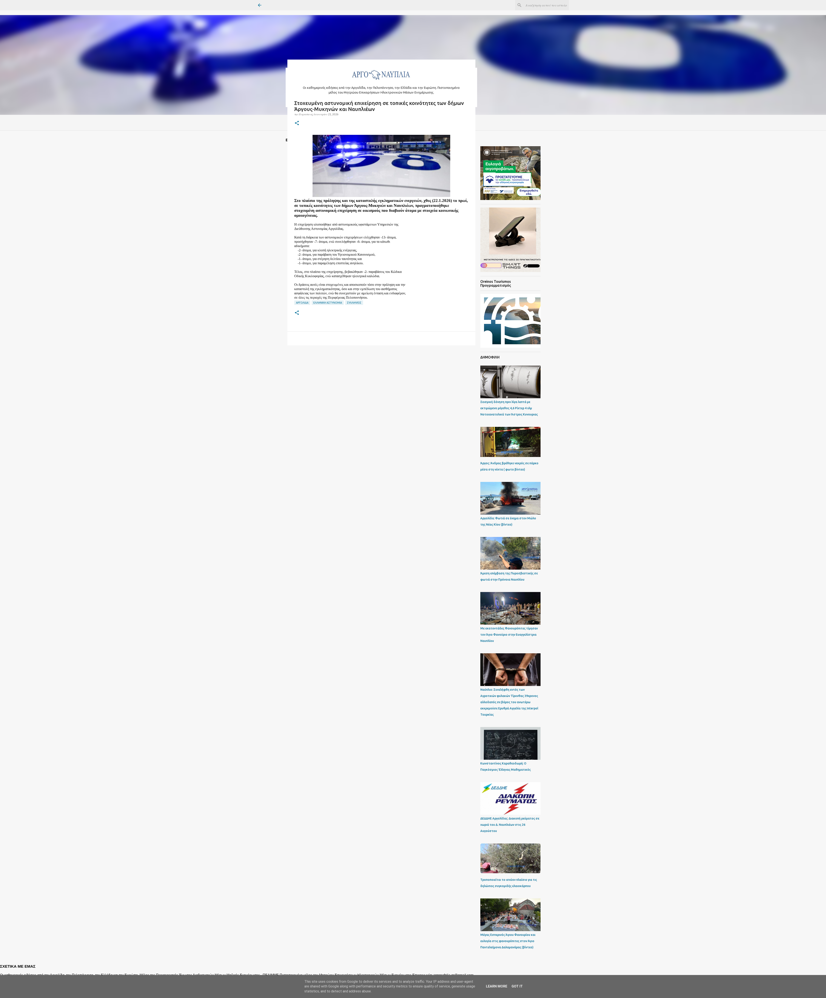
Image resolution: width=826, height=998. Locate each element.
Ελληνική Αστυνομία (327, 302)
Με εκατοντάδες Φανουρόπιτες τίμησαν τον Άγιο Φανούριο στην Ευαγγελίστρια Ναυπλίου (509, 635)
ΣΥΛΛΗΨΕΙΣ (354, 302)
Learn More (496, 986)
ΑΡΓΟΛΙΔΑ (302, 302)
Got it (517, 986)
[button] (296, 123)
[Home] (381, 81)
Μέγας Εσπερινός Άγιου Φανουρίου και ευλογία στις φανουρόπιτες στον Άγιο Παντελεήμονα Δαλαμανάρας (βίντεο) (507, 941)
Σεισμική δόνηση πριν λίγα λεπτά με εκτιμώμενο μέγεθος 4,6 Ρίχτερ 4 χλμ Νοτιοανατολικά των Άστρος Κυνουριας (509, 408)
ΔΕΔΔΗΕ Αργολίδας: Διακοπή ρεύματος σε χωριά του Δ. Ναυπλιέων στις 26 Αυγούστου (509, 825)
